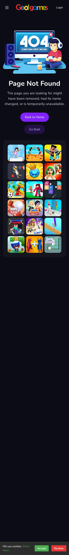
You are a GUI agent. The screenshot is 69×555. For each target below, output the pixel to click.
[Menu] (7, 7)
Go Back (34, 129)
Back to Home (34, 117)
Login (59, 7)
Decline (59, 548)
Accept (41, 548)
